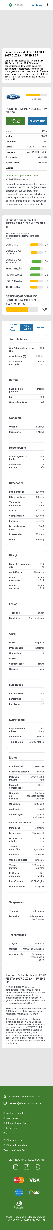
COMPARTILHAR (37, 121)
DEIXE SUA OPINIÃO (15, 121)
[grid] (26, 652)
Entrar (39, 5)
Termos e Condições (14, 1150)
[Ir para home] (16, 5)
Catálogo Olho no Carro (16, 1123)
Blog (5, 1133)
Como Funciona (11, 1118)
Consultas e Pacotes (14, 1113)
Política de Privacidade (15, 1145)
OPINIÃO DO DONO (13, 327)
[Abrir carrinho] (4, 5)
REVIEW (40, 327)
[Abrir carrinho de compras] (48, 5)
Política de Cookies (13, 1140)
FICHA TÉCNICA (26, 327)
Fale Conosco (10, 1128)
